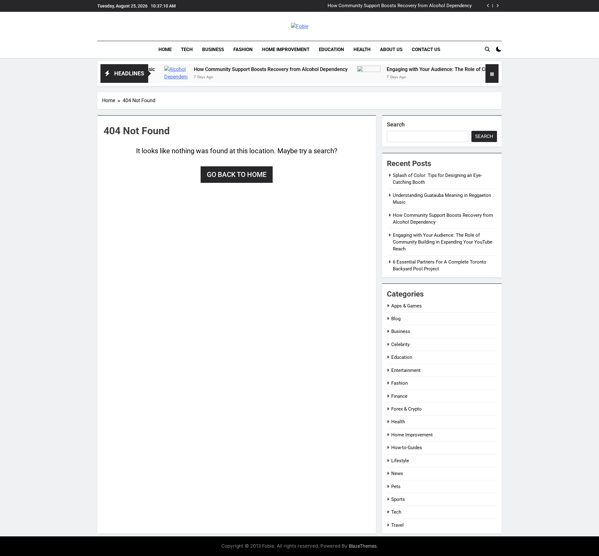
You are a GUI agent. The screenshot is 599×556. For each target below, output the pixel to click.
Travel (397, 525)
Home (165, 49)
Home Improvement (285, 49)
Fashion (243, 49)
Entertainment (406, 370)
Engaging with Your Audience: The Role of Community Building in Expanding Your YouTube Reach (479, 69)
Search (396, 124)
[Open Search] (487, 49)
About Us (391, 49)
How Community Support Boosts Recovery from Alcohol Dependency (400, 5)
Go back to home (236, 174)
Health (362, 49)
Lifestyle (400, 460)
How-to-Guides (406, 447)
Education (331, 49)
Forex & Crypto (406, 409)
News (397, 473)
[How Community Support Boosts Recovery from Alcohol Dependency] (160, 77)
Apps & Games (406, 306)
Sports (398, 499)
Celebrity (400, 344)
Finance (399, 396)
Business (213, 49)
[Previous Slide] (488, 5)
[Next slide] (497, 5)
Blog (396, 318)
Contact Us (426, 49)
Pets (396, 486)
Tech (187, 49)
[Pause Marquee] (492, 73)
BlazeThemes (363, 546)
